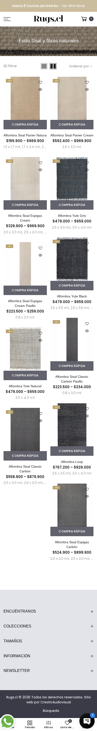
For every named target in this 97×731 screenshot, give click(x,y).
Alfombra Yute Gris (72, 216)
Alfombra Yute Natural (25, 386)
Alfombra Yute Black (72, 296)
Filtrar (12, 66)
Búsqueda (51, 710)
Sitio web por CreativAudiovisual (58, 700)
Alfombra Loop (72, 462)
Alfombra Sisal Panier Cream (71, 135)
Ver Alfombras (73, 6)
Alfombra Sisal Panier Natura (25, 135)
